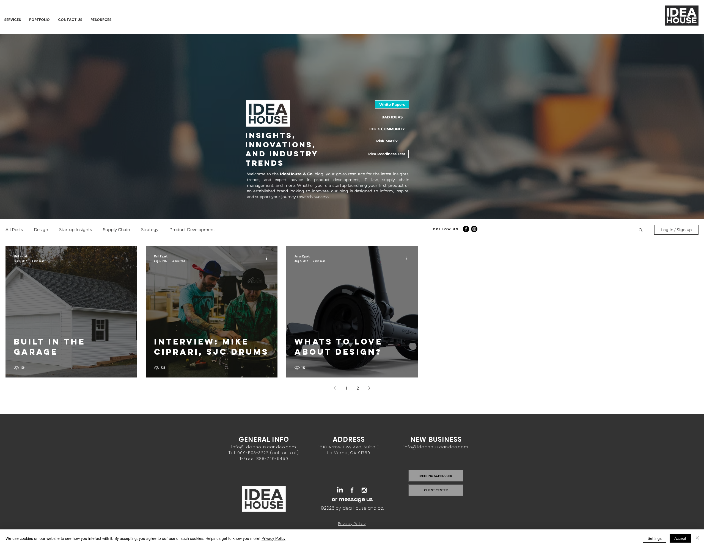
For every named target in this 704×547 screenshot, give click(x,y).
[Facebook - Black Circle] (466, 229)
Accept (680, 538)
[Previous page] (335, 388)
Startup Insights (75, 229)
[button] (640, 230)
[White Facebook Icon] (352, 490)
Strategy (149, 229)
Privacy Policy (273, 538)
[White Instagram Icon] (364, 490)
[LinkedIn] (339, 490)
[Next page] (369, 388)
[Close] (697, 538)
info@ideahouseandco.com (263, 447)
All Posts (14, 229)
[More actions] (128, 258)
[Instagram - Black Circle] (474, 229)
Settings (655, 538)
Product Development (192, 229)
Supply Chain (116, 229)
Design (41, 229)
